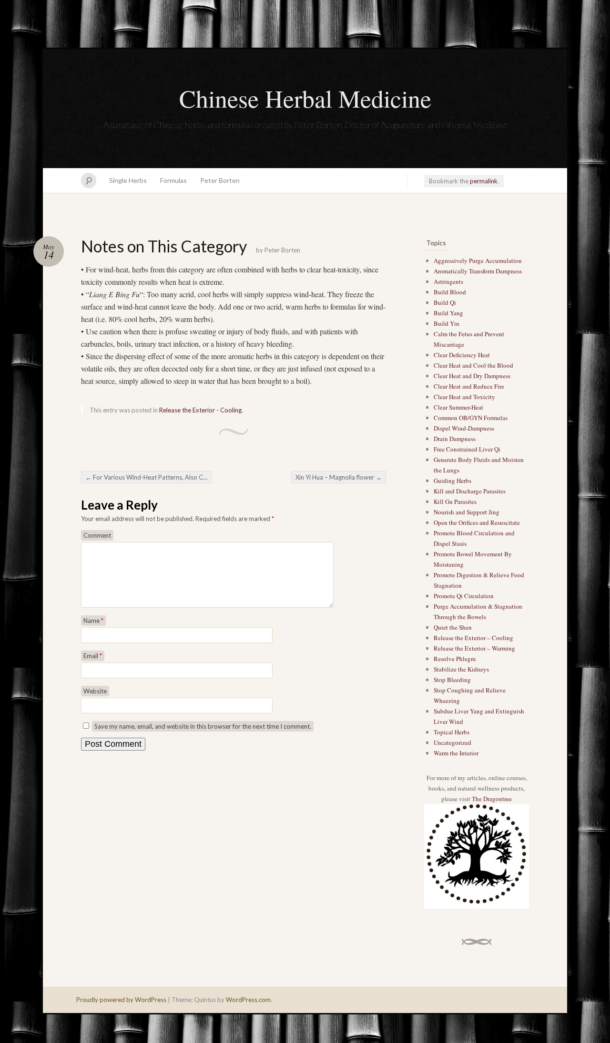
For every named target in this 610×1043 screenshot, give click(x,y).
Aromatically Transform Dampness (478, 271)
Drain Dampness (455, 438)
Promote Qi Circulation (464, 596)
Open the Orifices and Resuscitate (477, 522)
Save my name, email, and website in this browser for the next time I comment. (202, 726)
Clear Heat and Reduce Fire (469, 386)
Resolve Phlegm (455, 658)
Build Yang (448, 313)
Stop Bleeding (452, 679)
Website (95, 691)
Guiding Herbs (452, 480)
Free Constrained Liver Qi (467, 449)
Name (93, 620)
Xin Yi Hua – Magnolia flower (338, 477)
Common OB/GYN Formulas (471, 417)
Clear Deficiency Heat (462, 355)
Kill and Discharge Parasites (470, 491)
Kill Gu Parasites (455, 501)
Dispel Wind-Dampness (464, 428)
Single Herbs (128, 180)
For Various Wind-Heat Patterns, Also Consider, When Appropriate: (148, 477)
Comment (97, 535)
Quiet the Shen (453, 627)
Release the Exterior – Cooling (473, 637)
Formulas (173, 180)
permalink (484, 181)
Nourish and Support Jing (466, 512)
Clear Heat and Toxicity (464, 396)
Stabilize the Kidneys (461, 669)
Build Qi (445, 302)
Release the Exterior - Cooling (200, 410)
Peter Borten (220, 180)
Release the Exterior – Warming (474, 648)
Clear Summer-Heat (458, 407)
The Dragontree (492, 798)
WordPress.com (248, 999)
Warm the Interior (456, 753)
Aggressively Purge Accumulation (478, 260)
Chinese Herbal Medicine (305, 98)
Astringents (448, 281)
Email (92, 656)
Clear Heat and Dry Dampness (472, 375)
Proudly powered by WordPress (121, 999)
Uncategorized (452, 742)
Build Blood (450, 292)
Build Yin (446, 323)
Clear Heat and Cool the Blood (473, 365)
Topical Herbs (451, 732)
